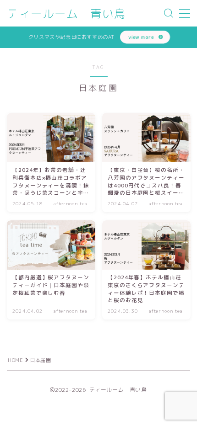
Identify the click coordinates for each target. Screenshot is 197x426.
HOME (15, 360)
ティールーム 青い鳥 (66, 13)
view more (140, 36)
